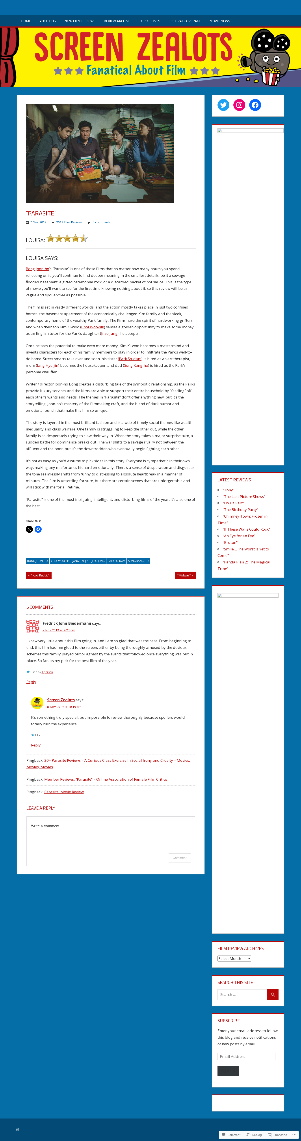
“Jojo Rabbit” (37, 576)
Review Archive (117, 21)
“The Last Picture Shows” (244, 496)
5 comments (102, 222)
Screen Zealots (61, 699)
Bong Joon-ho (37, 268)
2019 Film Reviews (69, 222)
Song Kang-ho (136, 365)
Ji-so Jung (109, 333)
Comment (180, 858)
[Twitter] (223, 105)
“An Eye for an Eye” (239, 535)
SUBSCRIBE (228, 1020)
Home (26, 21)
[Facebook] (255, 105)
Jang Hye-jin (47, 365)
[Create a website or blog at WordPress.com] (17, 1130)
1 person (47, 672)
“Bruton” (230, 542)
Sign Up (228, 1070)
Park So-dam (130, 358)
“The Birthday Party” (240, 509)
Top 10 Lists (149, 21)
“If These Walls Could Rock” (246, 529)
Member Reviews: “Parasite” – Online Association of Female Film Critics (105, 779)
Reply (31, 681)
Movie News (220, 21)
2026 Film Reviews (79, 21)
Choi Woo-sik (92, 326)
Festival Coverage (185, 21)
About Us (47, 21)
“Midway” (182, 576)
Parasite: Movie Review (64, 791)
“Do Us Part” (233, 502)
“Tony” (228, 489)
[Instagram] (239, 105)
